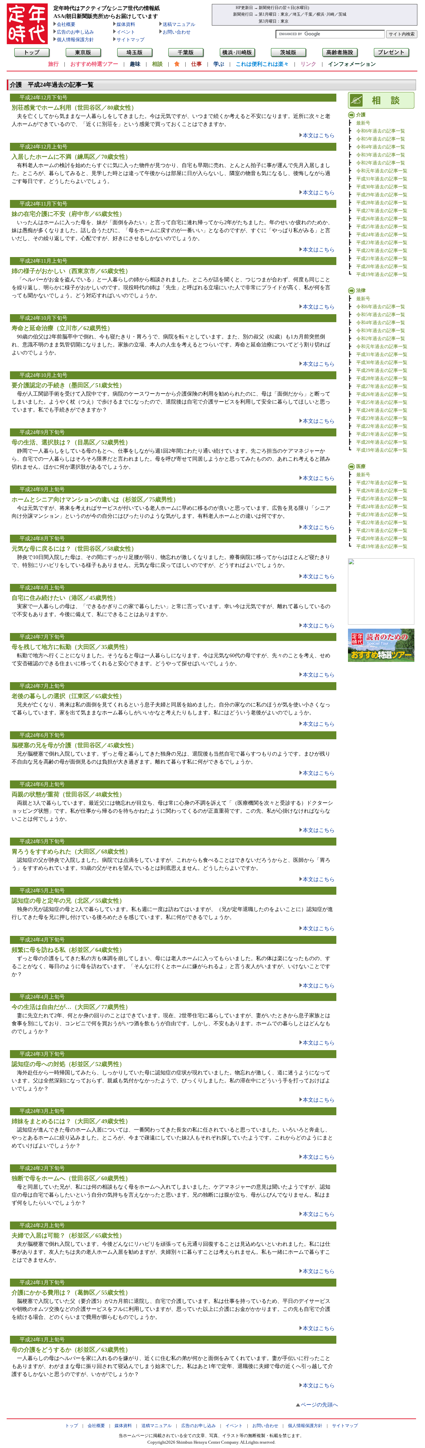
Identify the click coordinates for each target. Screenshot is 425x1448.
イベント (126, 32)
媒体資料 (126, 24)
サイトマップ (130, 39)
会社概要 (66, 24)
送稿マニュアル (179, 24)
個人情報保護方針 (75, 39)
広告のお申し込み (75, 32)
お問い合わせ (177, 32)
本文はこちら (319, 135)
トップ (71, 1425)
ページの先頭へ (319, 1404)
